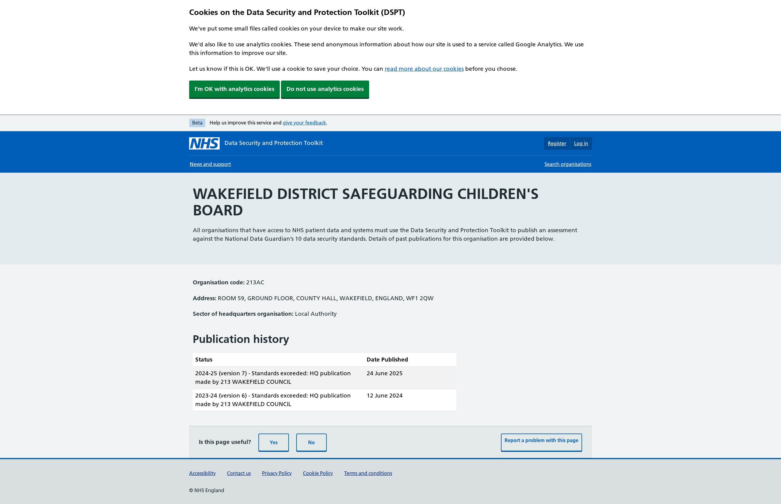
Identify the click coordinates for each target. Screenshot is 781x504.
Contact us (239, 473)
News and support (210, 164)
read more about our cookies (424, 68)
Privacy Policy (277, 473)
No (311, 442)
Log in (581, 143)
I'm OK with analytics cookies (234, 88)
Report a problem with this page (541, 440)
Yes (274, 442)
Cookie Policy (318, 473)
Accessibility (202, 473)
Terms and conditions (368, 473)
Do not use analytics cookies (325, 88)
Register (557, 143)
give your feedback (304, 123)
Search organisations (568, 164)
